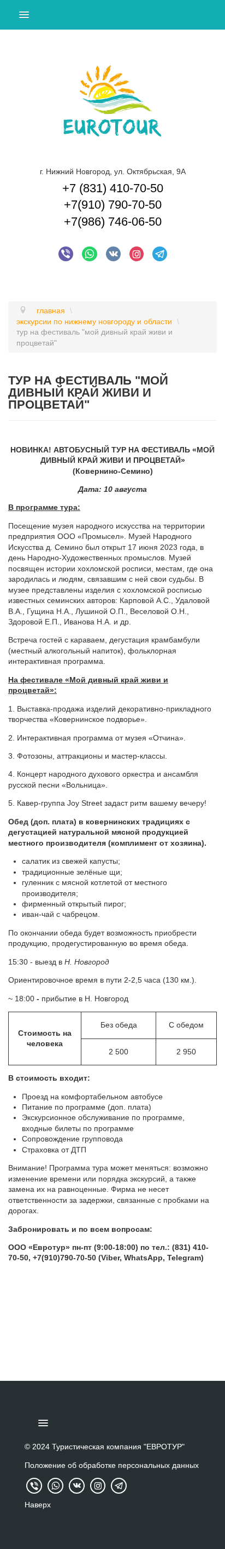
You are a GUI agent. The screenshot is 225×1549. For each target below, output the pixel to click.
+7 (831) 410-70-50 (112, 188)
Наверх (38, 1504)
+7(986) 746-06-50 (113, 221)
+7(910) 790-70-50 (113, 204)
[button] (22, 1285)
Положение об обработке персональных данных (112, 1465)
